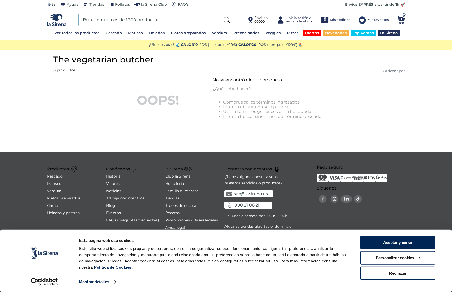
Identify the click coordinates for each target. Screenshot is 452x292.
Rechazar (397, 273)
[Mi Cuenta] (294, 20)
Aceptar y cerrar (398, 242)
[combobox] (156, 20)
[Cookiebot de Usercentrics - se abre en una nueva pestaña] (44, 282)
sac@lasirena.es (251, 193)
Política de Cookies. (113, 267)
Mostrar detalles (94, 281)
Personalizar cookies (395, 258)
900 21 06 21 (247, 205)
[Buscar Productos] (226, 20)
